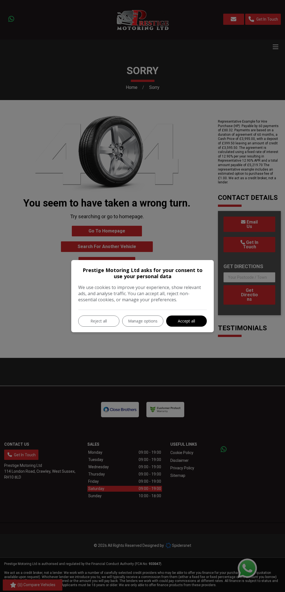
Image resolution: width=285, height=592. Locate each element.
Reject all (98, 321)
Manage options (143, 321)
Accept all (186, 321)
